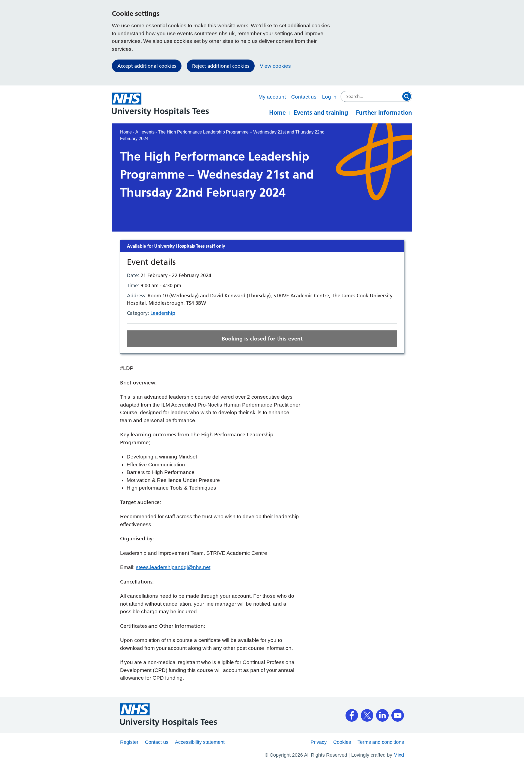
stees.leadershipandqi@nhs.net (173, 567)
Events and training (321, 112)
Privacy (319, 742)
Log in (329, 97)
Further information (384, 112)
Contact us (304, 97)
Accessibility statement (200, 742)
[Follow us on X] (367, 713)
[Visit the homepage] (160, 104)
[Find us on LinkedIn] (382, 713)
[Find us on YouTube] (397, 713)
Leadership (162, 313)
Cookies (342, 742)
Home (277, 112)
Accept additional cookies (146, 66)
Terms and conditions (381, 742)
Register (129, 742)
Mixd (399, 755)
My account (272, 97)
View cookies (275, 66)
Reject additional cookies (220, 66)
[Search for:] (376, 96)
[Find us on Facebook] (352, 713)
